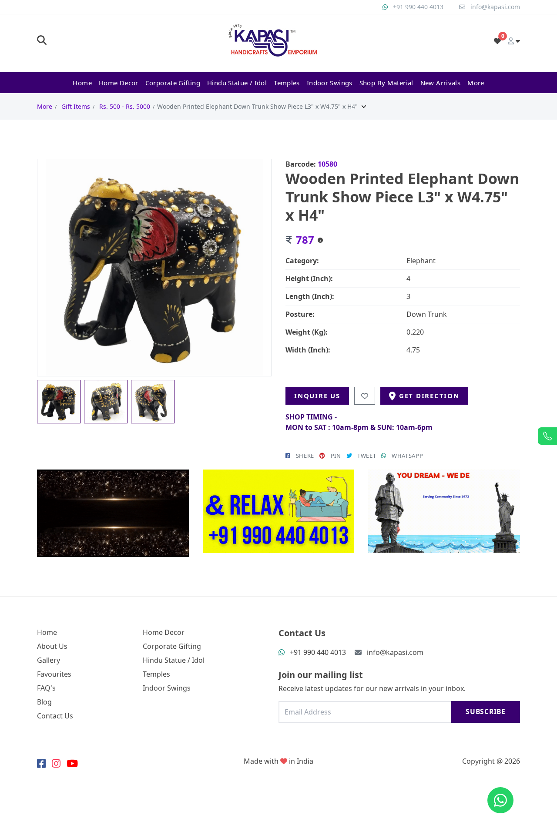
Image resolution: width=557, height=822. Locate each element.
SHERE (305, 456)
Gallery (48, 660)
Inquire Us (317, 395)
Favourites (54, 674)
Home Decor (118, 82)
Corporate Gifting (172, 82)
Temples (287, 82)
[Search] (42, 41)
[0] (497, 41)
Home (82, 82)
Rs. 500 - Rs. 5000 (124, 106)
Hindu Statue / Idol (237, 82)
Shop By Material (386, 82)
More (475, 82)
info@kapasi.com (495, 7)
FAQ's (46, 688)
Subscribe (486, 711)
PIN (336, 456)
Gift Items (75, 106)
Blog (44, 702)
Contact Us (55, 716)
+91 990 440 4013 (418, 7)
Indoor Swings (329, 82)
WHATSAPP (407, 456)
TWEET (366, 456)
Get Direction (429, 395)
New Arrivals (440, 82)
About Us (52, 646)
